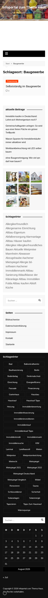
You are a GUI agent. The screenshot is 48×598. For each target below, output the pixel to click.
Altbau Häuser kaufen (18, 240)
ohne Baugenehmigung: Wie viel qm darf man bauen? (23, 159)
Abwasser (24, 253)
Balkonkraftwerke (31, 364)
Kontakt (9, 338)
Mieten (39, 449)
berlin (36, 370)
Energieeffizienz (33, 382)
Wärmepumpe (24, 510)
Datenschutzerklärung (16, 326)
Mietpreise (11, 455)
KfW (37, 443)
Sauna (35, 486)
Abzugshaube (14, 257)
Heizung (10, 407)
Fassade (12, 388)
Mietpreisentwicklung (32, 455)
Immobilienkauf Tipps (24, 431)
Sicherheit (35, 492)
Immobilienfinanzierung (24, 413)
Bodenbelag (12, 376)
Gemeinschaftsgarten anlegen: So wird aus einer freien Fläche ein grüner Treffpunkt (24, 129)
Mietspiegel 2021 (13, 467)
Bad (10, 364)
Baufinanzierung (16, 370)
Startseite (10, 344)
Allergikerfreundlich (17, 224)
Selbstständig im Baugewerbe (23, 86)
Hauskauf (12, 400)
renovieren (15, 486)
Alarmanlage (33, 236)
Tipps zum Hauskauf (32, 504)
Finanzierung (12, 81)
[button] (5, 593)
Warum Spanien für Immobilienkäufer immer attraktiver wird (23, 140)
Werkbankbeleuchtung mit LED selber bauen (23, 150)
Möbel (37, 480)
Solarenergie (34, 498)
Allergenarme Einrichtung (20, 228)
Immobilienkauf (24, 425)
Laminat (9, 449)
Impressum (11, 332)
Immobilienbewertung (31, 407)
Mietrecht (13, 461)
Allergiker (11, 245)
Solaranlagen (13, 498)
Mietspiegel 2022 (34, 467)
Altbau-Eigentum (15, 232)
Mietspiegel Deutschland (24, 473)
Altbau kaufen (21, 283)
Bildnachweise (13, 320)
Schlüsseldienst (15, 492)
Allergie (23, 262)
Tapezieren (11, 504)
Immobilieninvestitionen (24, 419)
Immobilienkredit (13, 437)
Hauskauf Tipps (33, 400)
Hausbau (35, 394)
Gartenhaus (14, 394)
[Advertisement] (24, 37)
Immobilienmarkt (34, 437)
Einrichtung (12, 382)
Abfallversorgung (15, 236)
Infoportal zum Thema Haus (24, 7)
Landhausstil (24, 449)
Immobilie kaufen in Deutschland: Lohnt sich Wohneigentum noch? (21, 118)
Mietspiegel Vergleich (17, 480)
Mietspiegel (34, 461)
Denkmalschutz (34, 376)
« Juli (5, 577)
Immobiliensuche (16, 443)
